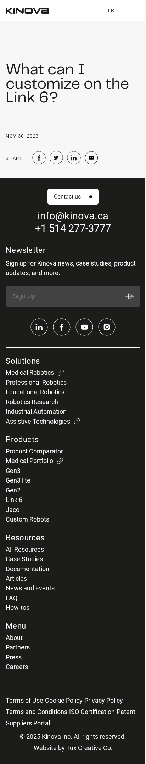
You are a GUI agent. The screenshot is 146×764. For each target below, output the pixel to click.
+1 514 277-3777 (73, 228)
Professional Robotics (36, 382)
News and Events (30, 588)
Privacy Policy (103, 700)
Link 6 (14, 499)
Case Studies (24, 559)
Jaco (12, 509)
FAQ (11, 598)
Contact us (67, 196)
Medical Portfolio (29, 460)
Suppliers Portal (28, 723)
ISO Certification (92, 711)
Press (14, 657)
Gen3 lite (18, 480)
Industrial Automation (36, 411)
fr (111, 10)
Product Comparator (34, 451)
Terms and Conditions (36, 711)
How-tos (17, 607)
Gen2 (13, 490)
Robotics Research (32, 402)
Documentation (27, 569)
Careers (17, 666)
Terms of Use (24, 700)
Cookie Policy (64, 700)
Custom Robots (27, 519)
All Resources (25, 549)
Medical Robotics (30, 372)
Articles (16, 578)
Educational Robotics (35, 392)
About (14, 637)
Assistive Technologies (38, 421)
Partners (18, 647)
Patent (126, 711)
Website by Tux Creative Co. (73, 748)
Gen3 (13, 470)
